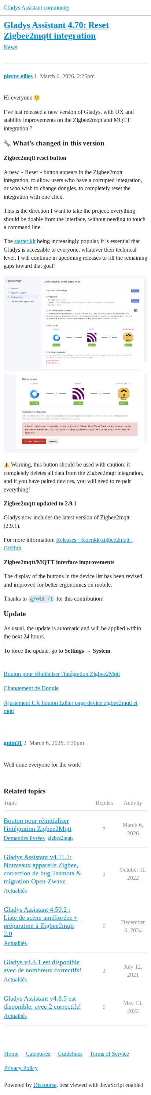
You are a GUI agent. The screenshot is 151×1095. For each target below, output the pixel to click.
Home (11, 1054)
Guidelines (70, 1054)
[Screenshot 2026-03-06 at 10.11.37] (75, 323)
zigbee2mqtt (60, 838)
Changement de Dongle (31, 688)
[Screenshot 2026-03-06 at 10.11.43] (75, 413)
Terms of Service (109, 1054)
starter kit (25, 241)
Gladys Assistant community (37, 7)
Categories (38, 1054)
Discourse (44, 1085)
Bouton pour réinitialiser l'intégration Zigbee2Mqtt (62, 674)
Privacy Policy (21, 1068)
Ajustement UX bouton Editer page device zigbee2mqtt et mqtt (70, 707)
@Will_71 (41, 599)
